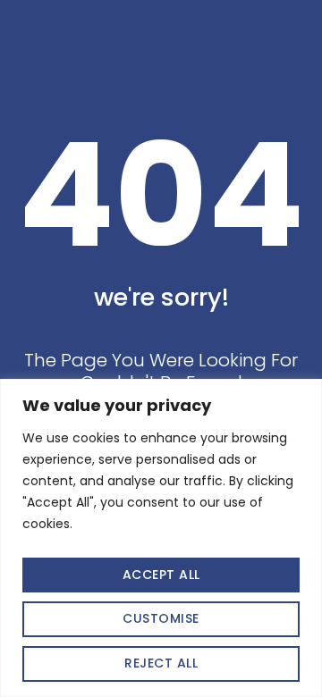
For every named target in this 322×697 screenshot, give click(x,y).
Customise (161, 618)
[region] (161, 538)
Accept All (161, 575)
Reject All (161, 663)
